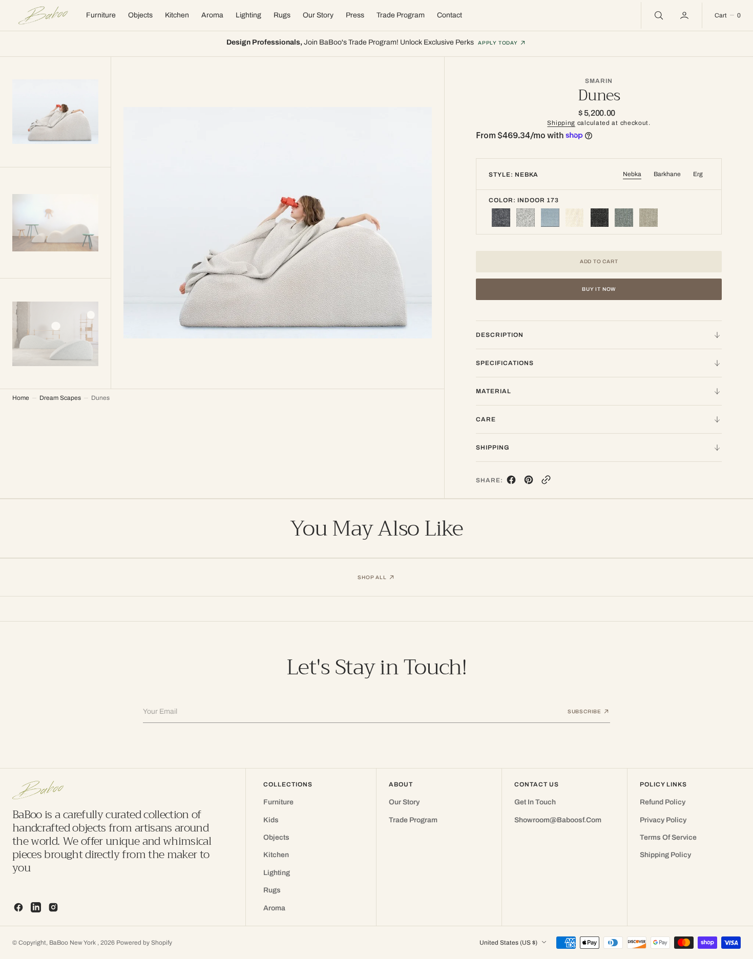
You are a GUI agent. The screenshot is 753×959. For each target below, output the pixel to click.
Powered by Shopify (144, 942)
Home (20, 397)
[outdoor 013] (624, 217)
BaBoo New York (73, 942)
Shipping (561, 122)
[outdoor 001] (574, 217)
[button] (685, 15)
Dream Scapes (60, 397)
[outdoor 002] (648, 217)
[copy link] (546, 482)
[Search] (657, 15)
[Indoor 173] (501, 217)
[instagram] (53, 907)
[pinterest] (529, 482)
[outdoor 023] (599, 217)
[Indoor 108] (525, 217)
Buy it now (599, 289)
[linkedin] (36, 907)
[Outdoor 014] (550, 217)
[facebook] (511, 482)
